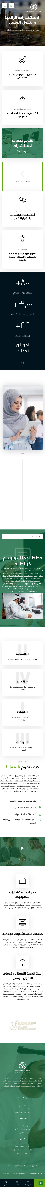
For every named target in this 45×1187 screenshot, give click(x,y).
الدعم (21, 1105)
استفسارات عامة (21, 1146)
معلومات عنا (21, 1126)
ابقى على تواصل (21, 1153)
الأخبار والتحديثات (21, 1129)
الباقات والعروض (21, 1112)
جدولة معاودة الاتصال (21, 1150)
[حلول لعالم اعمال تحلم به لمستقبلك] (33, 8)
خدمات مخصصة (21, 1109)
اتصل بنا (21, 1133)
